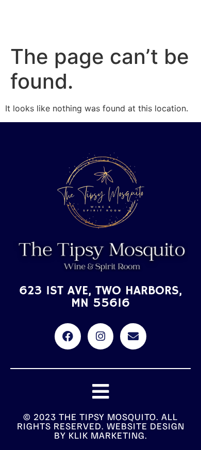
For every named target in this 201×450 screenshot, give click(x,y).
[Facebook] (67, 336)
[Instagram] (100, 336)
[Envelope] (133, 336)
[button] (101, 391)
